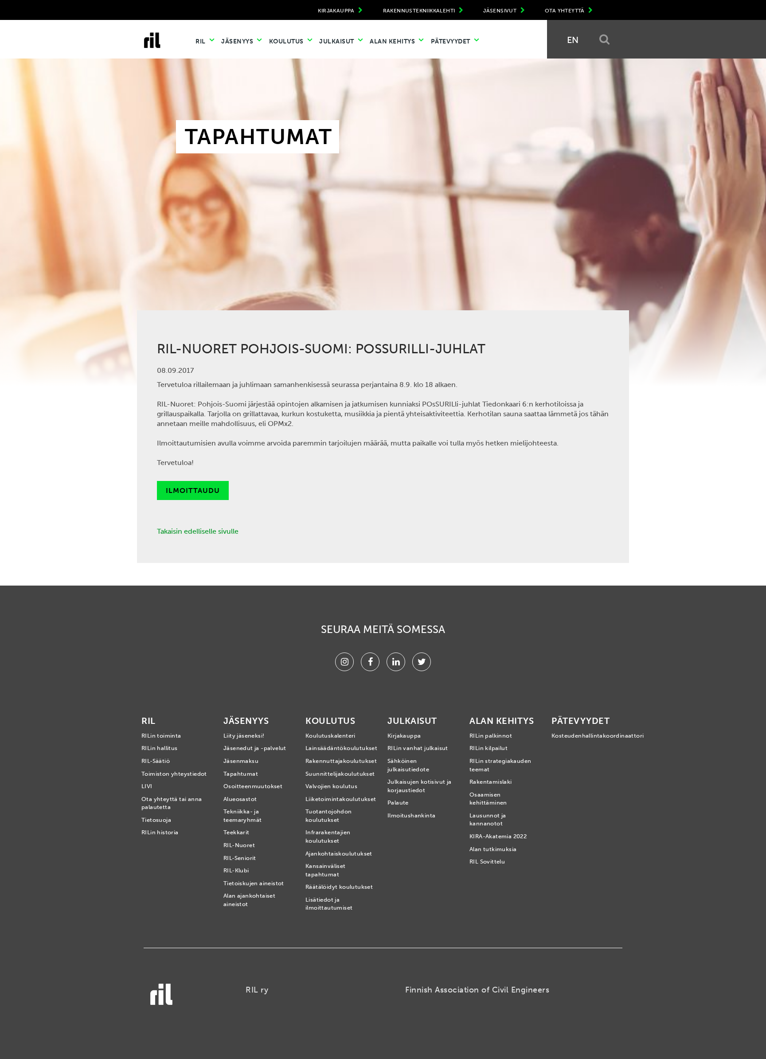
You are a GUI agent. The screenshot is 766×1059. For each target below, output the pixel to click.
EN (572, 39)
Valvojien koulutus (331, 786)
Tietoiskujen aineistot (253, 883)
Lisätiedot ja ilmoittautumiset (328, 903)
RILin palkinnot (490, 735)
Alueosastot (240, 799)
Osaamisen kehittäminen (488, 798)
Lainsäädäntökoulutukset (339, 748)
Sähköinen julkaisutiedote (408, 765)
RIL (201, 41)
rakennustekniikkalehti (420, 11)
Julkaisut (337, 41)
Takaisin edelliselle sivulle (197, 531)
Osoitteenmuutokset (252, 786)
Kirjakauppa (404, 735)
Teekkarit (236, 832)
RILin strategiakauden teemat (500, 765)
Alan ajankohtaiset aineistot (249, 899)
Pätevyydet (451, 41)
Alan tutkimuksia (492, 849)
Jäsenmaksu (240, 761)
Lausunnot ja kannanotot (487, 819)
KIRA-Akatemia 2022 (498, 836)
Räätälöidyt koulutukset (339, 886)
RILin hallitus (159, 748)
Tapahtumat (240, 773)
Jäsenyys (238, 41)
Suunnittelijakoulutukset (339, 773)
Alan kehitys (393, 41)
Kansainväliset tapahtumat (325, 870)
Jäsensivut (500, 11)
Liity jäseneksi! (243, 735)
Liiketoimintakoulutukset (339, 799)
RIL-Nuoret (239, 845)
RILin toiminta (161, 735)
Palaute (398, 802)
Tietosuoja (156, 820)
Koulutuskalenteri (330, 735)
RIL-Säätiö (155, 761)
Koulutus (287, 41)
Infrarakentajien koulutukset (327, 836)
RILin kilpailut (488, 748)
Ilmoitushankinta (411, 815)
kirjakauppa (337, 11)
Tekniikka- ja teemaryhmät (242, 815)
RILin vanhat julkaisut (417, 748)
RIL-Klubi (236, 870)
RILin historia (160, 832)
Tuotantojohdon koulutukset (328, 815)
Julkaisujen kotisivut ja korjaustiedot (419, 785)
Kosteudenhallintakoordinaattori (585, 735)
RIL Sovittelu (487, 861)
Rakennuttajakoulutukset (339, 761)
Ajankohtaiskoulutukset (338, 853)
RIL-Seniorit (239, 858)
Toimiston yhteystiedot (174, 773)
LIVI (146, 786)
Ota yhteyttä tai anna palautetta (171, 803)
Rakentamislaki (490, 781)
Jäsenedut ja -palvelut (254, 748)
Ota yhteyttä (565, 11)
